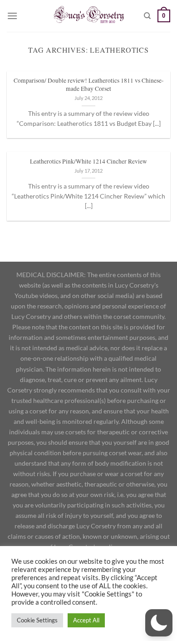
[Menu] (12, 16)
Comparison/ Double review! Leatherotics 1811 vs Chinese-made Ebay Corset (89, 85)
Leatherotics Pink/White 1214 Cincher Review (88, 161)
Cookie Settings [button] (37, 620)
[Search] (147, 16)
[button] (158, 622)
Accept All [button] (86, 620)
